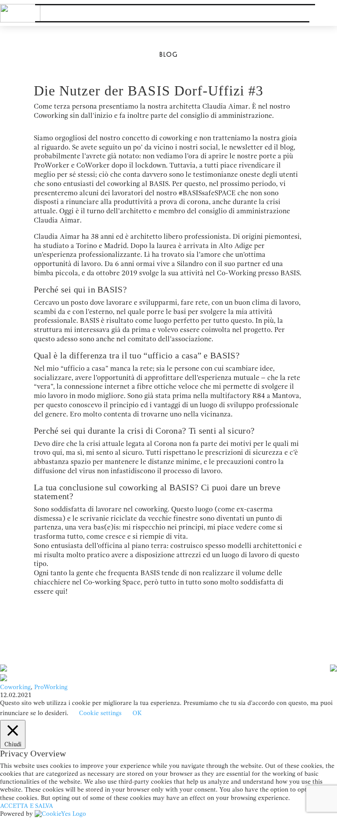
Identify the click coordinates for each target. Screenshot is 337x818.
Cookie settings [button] (100, 713)
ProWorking (51, 687)
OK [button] (137, 713)
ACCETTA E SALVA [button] (26, 806)
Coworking (15, 687)
